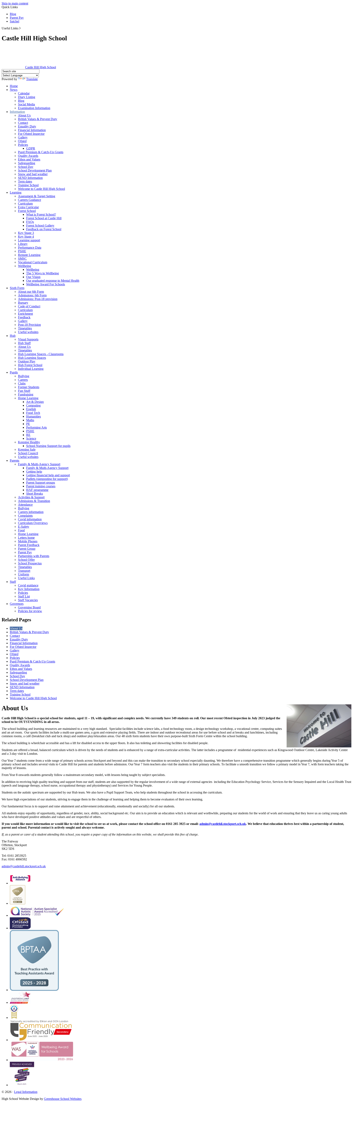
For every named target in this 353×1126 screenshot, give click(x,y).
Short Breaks (34, 493)
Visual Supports (28, 339)
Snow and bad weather (33, 174)
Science (31, 438)
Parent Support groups (40, 482)
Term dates (25, 181)
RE (28, 435)
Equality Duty (27, 126)
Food (21, 530)
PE (28, 424)
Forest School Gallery (40, 225)
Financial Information (32, 130)
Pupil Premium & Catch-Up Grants (40, 152)
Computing (33, 405)
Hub (13, 335)
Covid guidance (28, 585)
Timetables (25, 328)
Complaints (25, 515)
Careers (23, 379)
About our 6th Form (31, 291)
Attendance (25, 504)
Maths (30, 420)
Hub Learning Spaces (32, 357)
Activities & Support (31, 497)
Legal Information (25, 1092)
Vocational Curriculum (32, 262)
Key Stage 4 (26, 236)
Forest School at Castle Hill (43, 218)
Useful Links (26, 578)
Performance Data (29, 247)
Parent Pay (17, 17)
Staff (13, 581)
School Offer (26, 559)
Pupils (14, 372)
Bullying (23, 376)
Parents (14, 460)
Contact (23, 122)
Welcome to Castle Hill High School (41, 189)
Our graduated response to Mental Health (52, 280)
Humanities (33, 416)
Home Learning (28, 398)
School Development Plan (35, 170)
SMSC (22, 258)
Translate (32, 79)
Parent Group (26, 548)
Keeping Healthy (29, 442)
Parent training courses (40, 486)
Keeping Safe (27, 449)
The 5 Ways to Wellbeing (42, 273)
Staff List (24, 596)
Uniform (23, 574)
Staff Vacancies (28, 600)
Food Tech (33, 412)
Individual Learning (31, 368)
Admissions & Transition (34, 501)
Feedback (24, 317)
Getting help (34, 471)
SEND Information (30, 178)
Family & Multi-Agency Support (39, 464)
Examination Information (34, 108)
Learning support (29, 240)
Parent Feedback (28, 545)
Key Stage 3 (26, 233)
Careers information (31, 512)
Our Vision (33, 277)
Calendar (24, 93)
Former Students (28, 387)
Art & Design (35, 401)
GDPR (30, 148)
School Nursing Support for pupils (48, 446)
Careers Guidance (29, 200)
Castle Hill (40, 67)
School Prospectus (30, 563)
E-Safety (23, 526)
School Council (28, 453)
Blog (13, 14)
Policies (23, 144)
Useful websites (28, 332)
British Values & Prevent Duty (37, 119)
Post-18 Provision (29, 324)
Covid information (30, 519)
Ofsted (22, 141)
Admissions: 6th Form (32, 295)
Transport (24, 570)
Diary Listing (26, 97)
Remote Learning (29, 255)
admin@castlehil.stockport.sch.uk (222, 824)
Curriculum (25, 203)
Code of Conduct (29, 306)
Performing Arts (36, 427)
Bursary (23, 302)
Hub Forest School (30, 365)
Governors (16, 603)
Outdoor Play (26, 361)
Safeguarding (26, 163)
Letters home (26, 537)
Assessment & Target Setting (36, 196)
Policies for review (30, 611)
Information (17, 111)
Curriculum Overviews (33, 523)
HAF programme (37, 490)
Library (23, 244)
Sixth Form (17, 288)
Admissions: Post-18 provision (37, 299)
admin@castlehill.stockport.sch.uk (24, 866)
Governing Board (29, 607)
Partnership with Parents (33, 556)
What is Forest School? (41, 214)
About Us (24, 115)
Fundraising (25, 394)
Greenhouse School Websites (63, 1099)
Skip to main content (15, 3)
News (13, 89)
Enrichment (25, 313)
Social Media (26, 104)
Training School (28, 185)
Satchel (14, 21)
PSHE (22, 251)
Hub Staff (24, 343)
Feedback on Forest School (43, 229)
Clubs (22, 383)
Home (14, 86)
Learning (15, 192)
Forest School (27, 211)
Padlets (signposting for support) (47, 479)
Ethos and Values (29, 159)
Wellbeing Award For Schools (45, 284)
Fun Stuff (24, 390)
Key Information (28, 589)
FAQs (30, 222)
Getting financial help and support (48, 475)
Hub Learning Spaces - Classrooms (41, 354)
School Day (25, 166)
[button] (20, 28)
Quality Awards (28, 155)
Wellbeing (24, 266)
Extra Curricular (28, 207)
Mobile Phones (27, 541)
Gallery (23, 137)
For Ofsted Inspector (31, 133)
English (31, 409)
